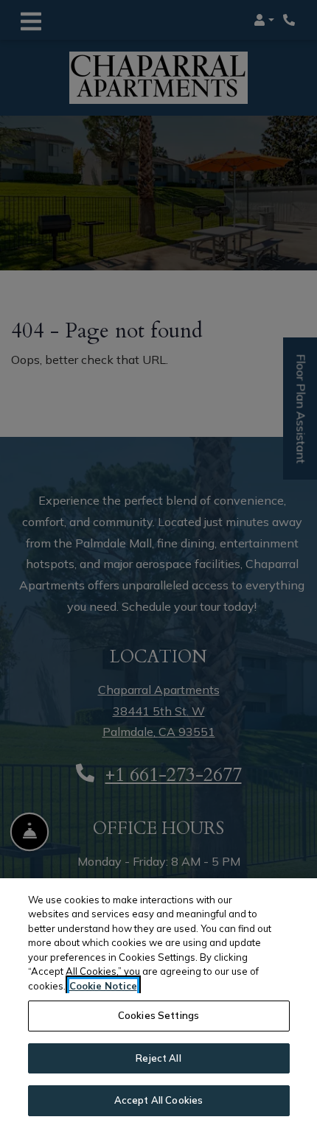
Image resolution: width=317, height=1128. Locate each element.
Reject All (158, 1058)
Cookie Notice (103, 986)
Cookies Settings (158, 1015)
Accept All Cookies (158, 1100)
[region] (158, 1003)
